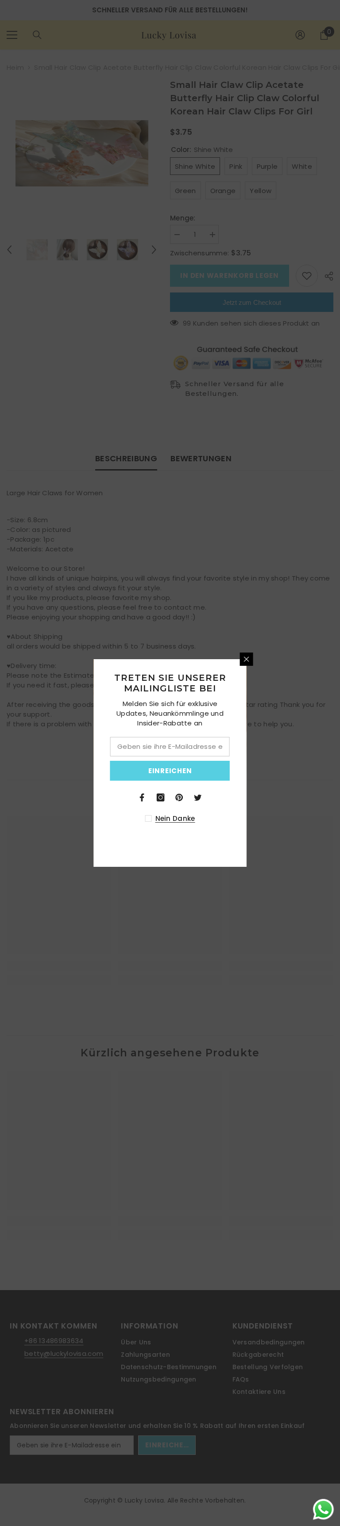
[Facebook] (218, 797)
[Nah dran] (323, 659)
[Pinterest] (256, 797)
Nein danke (251, 818)
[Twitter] (274, 797)
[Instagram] (237, 797)
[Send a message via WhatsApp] (323, 1509)
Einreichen (247, 770)
